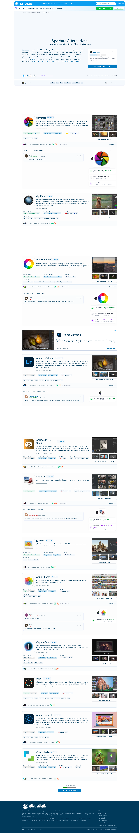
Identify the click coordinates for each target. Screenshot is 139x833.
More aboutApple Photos (103, 598)
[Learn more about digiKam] (29, 200)
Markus (38, 813)
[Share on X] (27, 75)
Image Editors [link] (76, 83)
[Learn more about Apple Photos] (29, 581)
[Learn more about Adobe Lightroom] (29, 362)
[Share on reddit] (30, 75)
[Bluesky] (31, 829)
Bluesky (24, 820)
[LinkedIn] (40, 829)
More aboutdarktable (103, 139)
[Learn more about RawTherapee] (29, 264)
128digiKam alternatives (41, 208)
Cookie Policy (101, 818)
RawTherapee (43, 61)
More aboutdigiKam (103, 218)
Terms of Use (101, 813)
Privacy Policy (102, 816)
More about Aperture (101, 67)
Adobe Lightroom (55, 61)
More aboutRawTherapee (103, 281)
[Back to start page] (26, 3)
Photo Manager (93, 55)
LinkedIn (41, 820)
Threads (29, 820)
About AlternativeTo (104, 820)
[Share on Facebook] (23, 75)
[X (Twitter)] (26, 829)
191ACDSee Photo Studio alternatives (44, 453)
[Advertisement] (69, 25)
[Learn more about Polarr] (29, 683)
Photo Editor (58, 277)
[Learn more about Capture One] (29, 646)
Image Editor (58, 133)
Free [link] (61, 83)
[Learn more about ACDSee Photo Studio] (29, 444)
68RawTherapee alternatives (42, 271)
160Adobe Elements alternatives (43, 727)
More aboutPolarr (103, 700)
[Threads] (34, 829)
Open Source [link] (67, 83)
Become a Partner (103, 823)
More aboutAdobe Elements (103, 736)
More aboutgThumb (103, 562)
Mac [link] (57, 83)
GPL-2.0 (37, 213)
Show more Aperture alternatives (69, 790)
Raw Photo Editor (48, 133)
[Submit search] (97, 3)
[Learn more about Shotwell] (29, 481)
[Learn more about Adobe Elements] (29, 719)
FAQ (98, 811)
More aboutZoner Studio (103, 773)
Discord (67, 819)
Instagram (34, 820)
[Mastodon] (29, 829)
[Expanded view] (106, 83)
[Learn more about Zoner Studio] (29, 756)
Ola (33, 813)
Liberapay (77, 820)
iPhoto (60, 582)
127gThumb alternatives (41, 548)
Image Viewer (52, 491)
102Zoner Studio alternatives (42, 762)
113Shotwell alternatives (41, 483)
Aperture (25, 50)
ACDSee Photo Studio (72, 61)
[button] (50, 117)
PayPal (84, 820)
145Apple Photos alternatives (42, 585)
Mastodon (89, 819)
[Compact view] (108, 83)
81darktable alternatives (41, 128)
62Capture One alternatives (42, 652)
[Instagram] (37, 829)
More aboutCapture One (103, 664)
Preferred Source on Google (106, 825)
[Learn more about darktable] (29, 122)
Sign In (119, 3)
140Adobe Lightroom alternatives (43, 370)
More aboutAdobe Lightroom (103, 379)
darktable (35, 59)
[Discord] (23, 829)
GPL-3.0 (37, 133)
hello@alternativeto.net (55, 819)
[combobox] (106, 3)
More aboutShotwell (103, 498)
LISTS (70, 3)
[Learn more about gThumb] (29, 545)
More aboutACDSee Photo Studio (103, 462)
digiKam (34, 61)
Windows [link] (52, 83)
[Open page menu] (123, 3)
